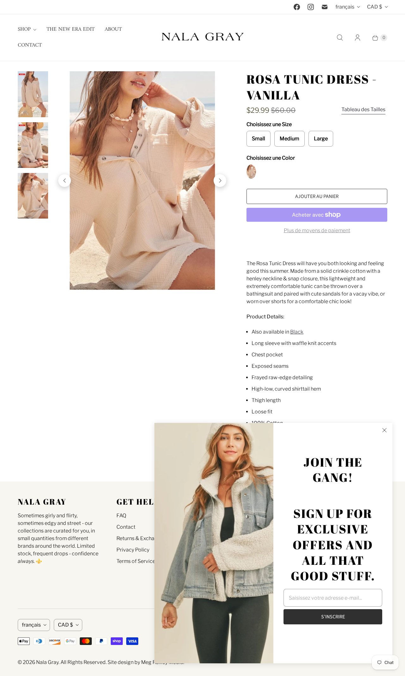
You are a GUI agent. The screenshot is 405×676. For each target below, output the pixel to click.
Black (296, 332)
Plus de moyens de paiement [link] (317, 230)
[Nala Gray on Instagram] (311, 7)
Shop (24, 29)
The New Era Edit (71, 29)
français (344, 7)
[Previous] (64, 180)
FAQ (121, 516)
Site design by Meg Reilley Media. (146, 662)
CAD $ (374, 7)
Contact (30, 45)
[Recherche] (340, 37)
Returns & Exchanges (141, 538)
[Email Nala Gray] (325, 7)
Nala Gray (47, 662)
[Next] (220, 180)
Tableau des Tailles (363, 109)
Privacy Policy (132, 550)
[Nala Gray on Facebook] (297, 7)
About (113, 29)
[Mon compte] (357, 37)
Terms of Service (135, 561)
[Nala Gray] (202, 37)
